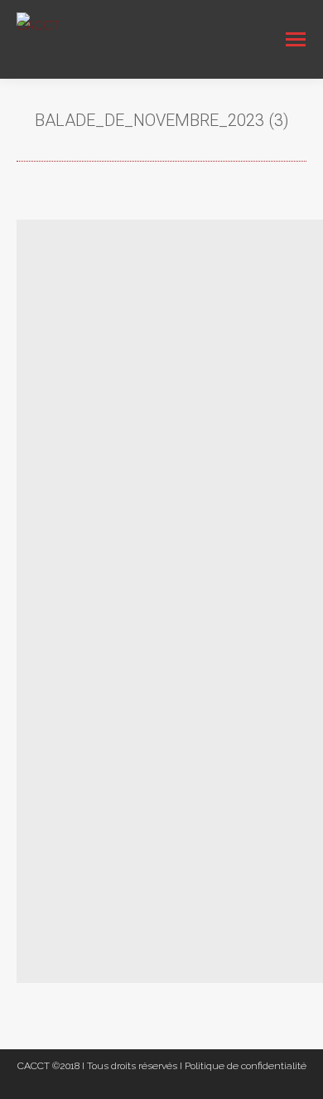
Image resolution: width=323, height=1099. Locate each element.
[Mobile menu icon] (295, 39)
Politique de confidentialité (245, 1066)
